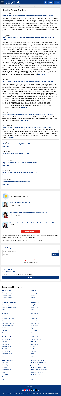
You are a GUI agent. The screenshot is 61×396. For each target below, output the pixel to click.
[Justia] (12, 2)
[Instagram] (29, 390)
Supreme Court (6, 346)
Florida (32, 349)
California (33, 346)
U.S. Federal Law (7, 337)
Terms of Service (33, 393)
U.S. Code (4, 341)
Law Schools (34, 314)
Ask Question (30, 277)
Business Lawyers (7, 295)
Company (21, 393)
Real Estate (5, 328)
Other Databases (7, 360)
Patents (4, 372)
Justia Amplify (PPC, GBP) (37, 372)
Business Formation (7, 316)
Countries (5, 377)
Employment (5, 321)
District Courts (6, 351)
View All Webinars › (30, 231)
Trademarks (5, 374)
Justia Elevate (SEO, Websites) (38, 369)
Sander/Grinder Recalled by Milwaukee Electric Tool (19, 172)
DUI (31, 300)
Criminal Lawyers (7, 297)
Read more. (5, 31)
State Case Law (34, 344)
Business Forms (6, 367)
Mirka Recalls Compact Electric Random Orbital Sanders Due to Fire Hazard (27, 81)
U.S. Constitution (7, 339)
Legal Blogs (5, 365)
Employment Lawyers (8, 300)
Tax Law (4, 330)
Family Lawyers (6, 305)
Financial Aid (33, 321)
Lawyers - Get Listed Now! (30, 260)
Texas (32, 353)
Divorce (32, 297)
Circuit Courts (6, 349)
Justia (2, 6)
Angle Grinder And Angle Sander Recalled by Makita (19, 163)
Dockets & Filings (7, 353)
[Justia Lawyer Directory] (38, 390)
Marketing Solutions (37, 360)
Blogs (32, 328)
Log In (50, 2)
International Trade (7, 325)
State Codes (33, 341)
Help (27, 393)
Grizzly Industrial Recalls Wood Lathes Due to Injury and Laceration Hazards (27, 16)
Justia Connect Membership (38, 362)
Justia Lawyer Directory (36, 365)
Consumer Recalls (9, 6)
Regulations (5, 344)
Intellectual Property (8, 323)
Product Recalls (6, 369)
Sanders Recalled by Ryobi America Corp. (15, 153)
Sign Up (57, 2)
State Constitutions (35, 339)
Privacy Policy (43, 393)
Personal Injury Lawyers (9, 307)
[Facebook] (27, 390)
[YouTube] (25, 390)
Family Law (33, 305)
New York (33, 351)
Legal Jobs (5, 362)
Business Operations (8, 318)
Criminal (32, 295)
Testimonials (34, 377)
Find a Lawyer (7, 248)
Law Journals (34, 325)
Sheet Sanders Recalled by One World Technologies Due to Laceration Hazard (28, 114)
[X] (36, 390)
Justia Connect (7, 393)
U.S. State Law (35, 337)
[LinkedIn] (23, 390)
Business (5, 314)
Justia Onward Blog (35, 374)
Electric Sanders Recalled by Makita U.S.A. (16, 144)
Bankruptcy (33, 293)
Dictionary (33, 316)
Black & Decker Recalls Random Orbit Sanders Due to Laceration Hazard (26, 127)
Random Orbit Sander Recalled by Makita (16, 181)
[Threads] (32, 390)
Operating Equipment (20, 6)
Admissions (33, 318)
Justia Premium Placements (38, 367)
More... (4, 309)
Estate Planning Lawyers (9, 302)
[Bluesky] (34, 390)
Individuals (34, 290)
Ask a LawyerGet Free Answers (8, 271)
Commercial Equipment (31, 6)
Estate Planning (34, 302)
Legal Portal (15, 393)
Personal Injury (34, 307)
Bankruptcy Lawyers (8, 293)
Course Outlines (35, 323)
